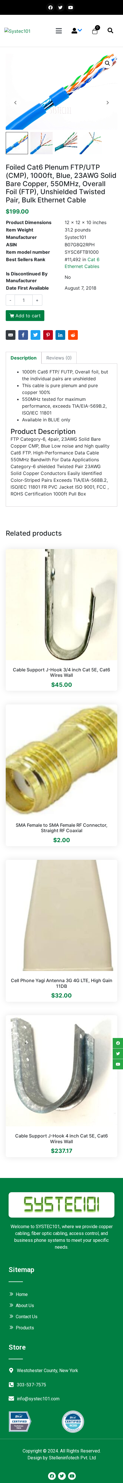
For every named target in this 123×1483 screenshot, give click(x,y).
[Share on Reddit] (73, 335)
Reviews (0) (59, 358)
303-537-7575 (31, 1384)
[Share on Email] (10, 335)
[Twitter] (60, 7)
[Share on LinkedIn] (60, 335)
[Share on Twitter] (35, 335)
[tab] (23, 358)
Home (22, 1294)
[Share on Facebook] (23, 335)
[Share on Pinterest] (48, 335)
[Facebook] (50, 7)
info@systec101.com (38, 1398)
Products (25, 1327)
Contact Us (26, 1316)
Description (24, 358)
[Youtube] (70, 7)
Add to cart (28, 315)
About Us (25, 1305)
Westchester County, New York (47, 1370)
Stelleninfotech (64, 1457)
